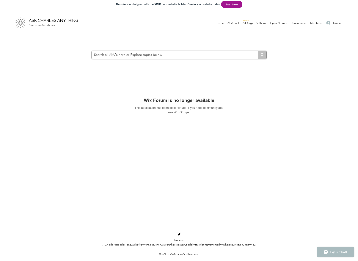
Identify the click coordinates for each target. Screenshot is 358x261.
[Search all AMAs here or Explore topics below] (262, 55)
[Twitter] (179, 234)
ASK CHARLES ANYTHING (53, 20)
